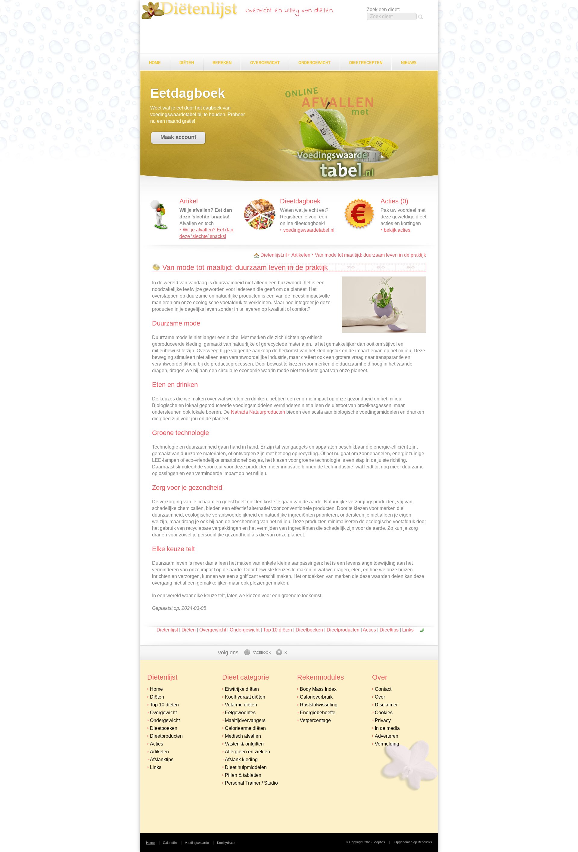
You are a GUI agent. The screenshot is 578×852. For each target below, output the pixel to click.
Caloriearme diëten (245, 728)
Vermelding (387, 743)
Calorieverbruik (316, 696)
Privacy (383, 720)
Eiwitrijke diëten (242, 689)
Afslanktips (161, 759)
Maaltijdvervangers (245, 720)
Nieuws (409, 62)
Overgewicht (265, 62)
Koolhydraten (226, 842)
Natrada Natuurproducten (258, 412)
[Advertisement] (289, 37)
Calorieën (170, 842)
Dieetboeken (309, 629)
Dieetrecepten (365, 62)
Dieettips (389, 629)
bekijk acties (397, 230)
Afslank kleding (241, 759)
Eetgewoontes (240, 712)
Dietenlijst (189, 11)
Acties (369, 629)
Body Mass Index (318, 689)
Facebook (262, 652)
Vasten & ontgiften (244, 743)
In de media (387, 728)
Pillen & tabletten (243, 775)
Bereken (222, 62)
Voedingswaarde (197, 842)
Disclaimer (386, 704)
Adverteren (386, 736)
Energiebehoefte (317, 712)
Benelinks (425, 842)
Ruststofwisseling (318, 704)
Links (408, 629)
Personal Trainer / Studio (251, 783)
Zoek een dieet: (383, 9)
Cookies (384, 712)
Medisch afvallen (243, 736)
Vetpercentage (315, 720)
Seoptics (378, 842)
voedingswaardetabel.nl (308, 230)
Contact (383, 689)
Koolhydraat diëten (245, 696)
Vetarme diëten (241, 704)
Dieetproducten (343, 629)
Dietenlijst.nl (273, 255)
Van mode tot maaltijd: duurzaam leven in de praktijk (370, 255)
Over (380, 696)
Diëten (186, 62)
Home (155, 62)
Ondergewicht (314, 62)
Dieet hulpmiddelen (246, 767)
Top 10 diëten (277, 629)
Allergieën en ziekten (247, 751)
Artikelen (300, 255)
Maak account (178, 137)
